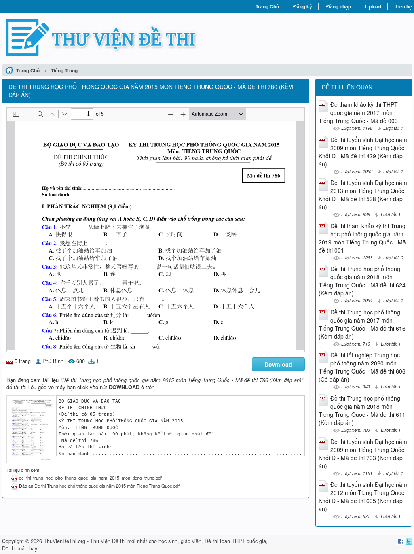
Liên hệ (403, 6)
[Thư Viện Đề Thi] (104, 37)
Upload (373, 6)
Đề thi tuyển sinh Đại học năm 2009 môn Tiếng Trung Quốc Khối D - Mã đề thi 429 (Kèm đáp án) (363, 152)
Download (278, 364)
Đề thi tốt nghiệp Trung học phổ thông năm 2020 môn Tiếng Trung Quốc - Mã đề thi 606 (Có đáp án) (362, 367)
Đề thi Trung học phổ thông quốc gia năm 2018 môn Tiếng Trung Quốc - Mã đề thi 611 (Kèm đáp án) (362, 410)
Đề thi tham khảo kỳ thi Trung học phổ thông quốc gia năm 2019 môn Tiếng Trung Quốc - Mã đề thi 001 (362, 238)
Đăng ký (302, 6)
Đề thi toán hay (19, 548)
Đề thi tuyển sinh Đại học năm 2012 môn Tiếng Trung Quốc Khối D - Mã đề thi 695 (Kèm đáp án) (363, 496)
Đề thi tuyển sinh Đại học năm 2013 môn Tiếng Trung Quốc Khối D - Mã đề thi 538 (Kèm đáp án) (363, 194)
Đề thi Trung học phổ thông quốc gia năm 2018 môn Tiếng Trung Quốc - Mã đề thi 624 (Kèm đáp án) (362, 281)
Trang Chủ (267, 6)
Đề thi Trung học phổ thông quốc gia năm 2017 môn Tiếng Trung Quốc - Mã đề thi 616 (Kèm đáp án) (362, 324)
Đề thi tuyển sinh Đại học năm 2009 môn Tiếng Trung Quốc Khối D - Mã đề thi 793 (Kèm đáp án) (363, 453)
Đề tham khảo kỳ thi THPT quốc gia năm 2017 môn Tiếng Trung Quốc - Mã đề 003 (358, 112)
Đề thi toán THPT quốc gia (235, 541)
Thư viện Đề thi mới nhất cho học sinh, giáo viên (145, 541)
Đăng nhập (338, 6)
